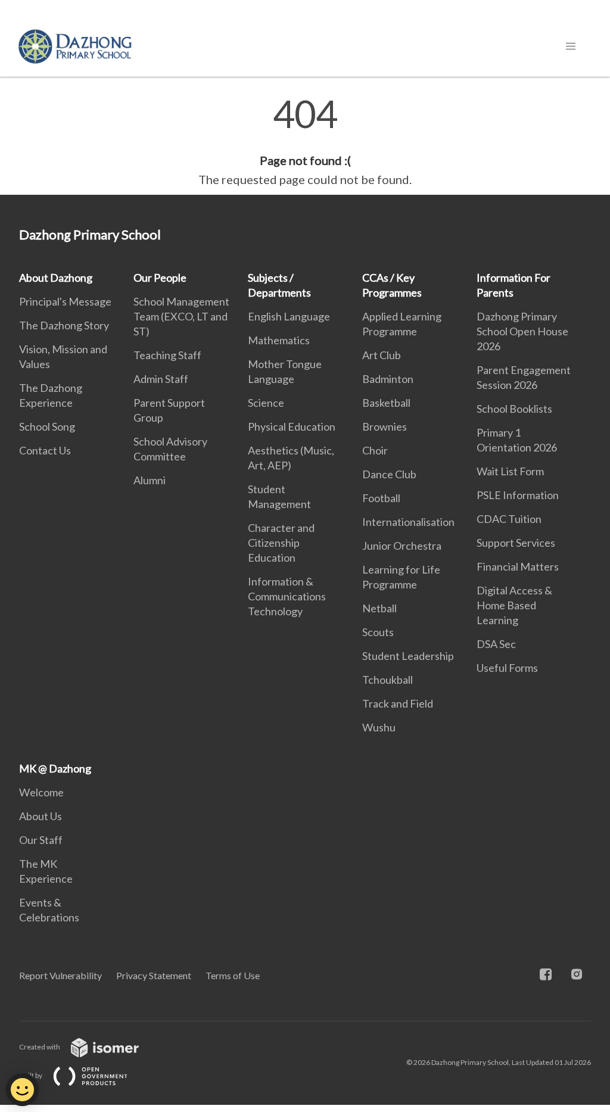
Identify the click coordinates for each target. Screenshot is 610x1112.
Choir (375, 450)
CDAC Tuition (509, 518)
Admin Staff (160, 378)
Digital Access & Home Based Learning (514, 605)
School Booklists (514, 408)
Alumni (149, 480)
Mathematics (279, 340)
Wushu (379, 727)
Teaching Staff (167, 355)
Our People (159, 277)
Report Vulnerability (60, 975)
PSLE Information (518, 495)
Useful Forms (507, 667)
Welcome (41, 792)
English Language (289, 316)
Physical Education (291, 426)
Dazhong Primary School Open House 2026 (522, 331)
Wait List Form (510, 471)
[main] (305, 142)
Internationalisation (408, 521)
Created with (40, 1046)
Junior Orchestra (401, 545)
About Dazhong (55, 277)
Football (381, 497)
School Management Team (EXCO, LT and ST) (181, 316)
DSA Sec (496, 643)
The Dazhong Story (64, 325)
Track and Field (397, 703)
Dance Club (389, 474)
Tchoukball (387, 679)
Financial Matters (518, 566)
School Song (47, 426)
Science (266, 402)
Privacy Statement (153, 975)
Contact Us (45, 450)
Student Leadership (408, 655)
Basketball (386, 402)
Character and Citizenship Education (281, 542)
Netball (379, 608)
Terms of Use (233, 975)
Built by (31, 1075)
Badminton (387, 378)
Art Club (381, 355)
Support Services (516, 542)
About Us (40, 816)
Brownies (384, 426)
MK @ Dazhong (55, 768)
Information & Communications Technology (287, 596)
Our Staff (41, 839)
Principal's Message (65, 301)
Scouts (378, 631)
